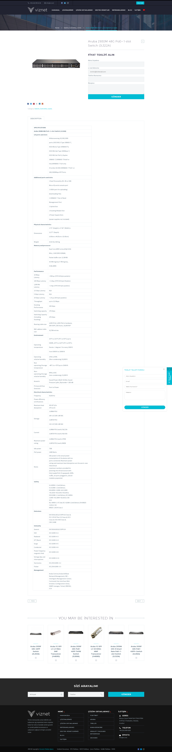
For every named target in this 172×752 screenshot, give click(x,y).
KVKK (113, 749)
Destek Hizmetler (102, 10)
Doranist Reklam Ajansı (46, 749)
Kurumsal (56, 10)
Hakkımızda (65, 715)
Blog (130, 10)
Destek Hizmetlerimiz (69, 731)
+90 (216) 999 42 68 (35, 3)
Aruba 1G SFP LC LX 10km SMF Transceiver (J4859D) (56, 651)
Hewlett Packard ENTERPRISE (98, 733)
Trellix (93, 723)
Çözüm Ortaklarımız (84, 10)
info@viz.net (50, 3)
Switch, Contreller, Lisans (43, 109)
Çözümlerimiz (67, 10)
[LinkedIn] (64, 3)
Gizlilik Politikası (105, 749)
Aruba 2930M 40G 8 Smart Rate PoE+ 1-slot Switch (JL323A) (116, 651)
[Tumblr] (37, 104)
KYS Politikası (74, 749)
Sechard (94, 738)
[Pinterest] (34, 104)
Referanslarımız (118, 10)
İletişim (138, 10)
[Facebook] (61, 3)
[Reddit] (42, 104)
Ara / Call (140, 3)
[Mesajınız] (144, 395)
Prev (33, 601)
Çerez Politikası (95, 749)
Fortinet (94, 715)
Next (139, 601)
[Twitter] (31, 104)
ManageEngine (96, 727)
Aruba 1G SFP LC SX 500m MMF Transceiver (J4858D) (96, 651)
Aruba (92, 719)
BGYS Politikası (84, 749)
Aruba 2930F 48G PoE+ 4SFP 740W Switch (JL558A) (76, 651)
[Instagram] (67, 3)
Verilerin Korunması (63, 749)
